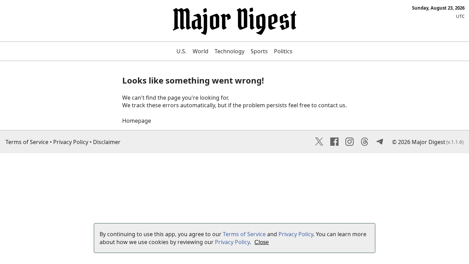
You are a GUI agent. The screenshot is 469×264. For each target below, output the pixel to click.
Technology (229, 51)
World (200, 51)
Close (261, 242)
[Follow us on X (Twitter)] (319, 143)
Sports (259, 51)
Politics (283, 51)
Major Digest (428, 142)
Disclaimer (107, 142)
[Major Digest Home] (234, 30)
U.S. (181, 51)
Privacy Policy (70, 142)
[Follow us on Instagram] (349, 143)
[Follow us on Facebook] (334, 143)
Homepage (136, 120)
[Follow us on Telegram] (380, 143)
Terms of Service (26, 142)
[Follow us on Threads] (364, 143)
